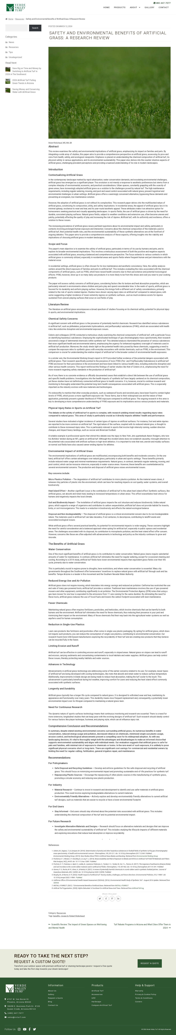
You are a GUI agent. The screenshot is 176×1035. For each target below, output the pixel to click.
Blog (50, 1002)
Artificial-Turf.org (138, 888)
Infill (93, 998)
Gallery (149, 7)
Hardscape (96, 1002)
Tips (11, 52)
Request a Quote (150, 963)
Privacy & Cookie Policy (145, 994)
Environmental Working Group (147, 856)
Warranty (139, 991)
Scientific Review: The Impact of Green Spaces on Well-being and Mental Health (77, 926)
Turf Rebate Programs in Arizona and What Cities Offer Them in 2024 (142, 926)
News (11, 42)
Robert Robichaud (77, 916)
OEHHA (56, 883)
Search (35, 28)
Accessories (97, 994)
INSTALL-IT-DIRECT (121, 885)
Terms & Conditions (144, 998)
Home (106, 7)
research (65, 916)
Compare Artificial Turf (102, 1005)
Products (120, 7)
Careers (138, 1002)
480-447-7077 (163, 3)
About (133, 7)
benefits (56, 916)
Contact (164, 7)
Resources (19, 19)
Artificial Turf (97, 991)
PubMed (79, 877)
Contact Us (53, 1005)
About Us (52, 991)
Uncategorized (15, 57)
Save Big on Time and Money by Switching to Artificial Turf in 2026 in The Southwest (23, 71)
